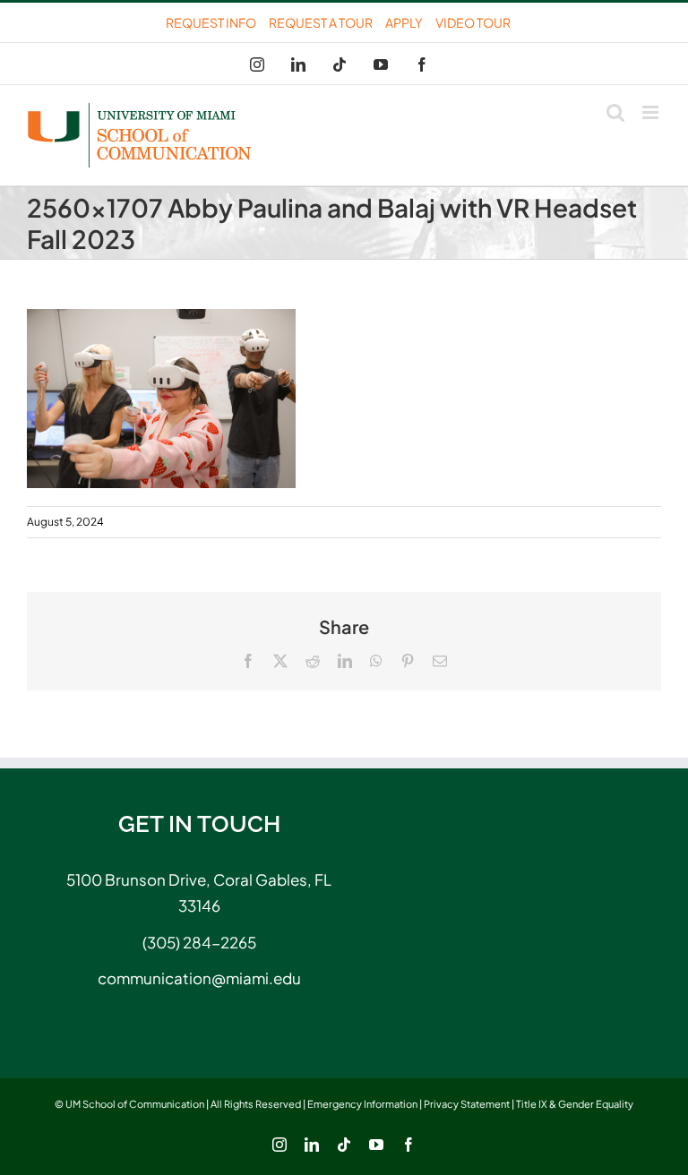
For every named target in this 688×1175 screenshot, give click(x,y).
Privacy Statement (467, 1104)
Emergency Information (362, 1104)
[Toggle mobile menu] (651, 112)
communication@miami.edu (199, 978)
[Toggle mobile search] (615, 112)
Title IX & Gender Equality (574, 1104)
